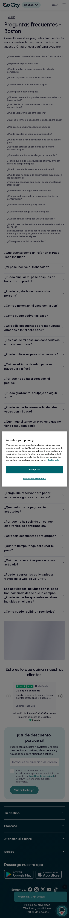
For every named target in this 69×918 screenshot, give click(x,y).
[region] (34, 459)
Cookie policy (54, 460)
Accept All (34, 469)
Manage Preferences (34, 478)
